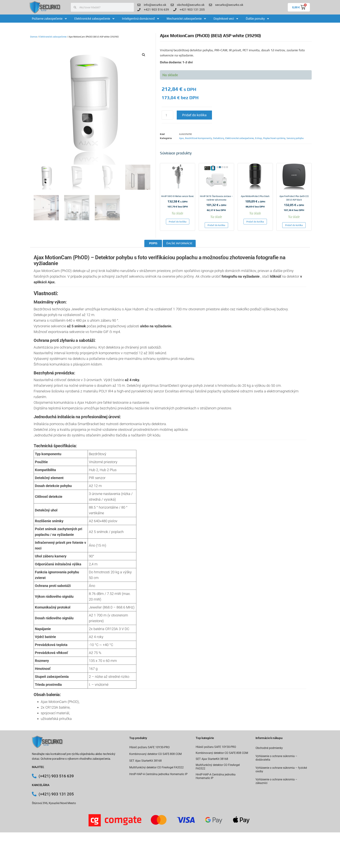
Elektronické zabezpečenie (92, 18)
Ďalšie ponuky (255, 18)
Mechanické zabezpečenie (184, 18)
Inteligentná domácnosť (138, 18)
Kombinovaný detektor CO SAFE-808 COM (155, 754)
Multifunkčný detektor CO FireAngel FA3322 (156, 767)
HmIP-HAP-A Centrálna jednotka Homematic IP (158, 774)
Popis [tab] (153, 243)
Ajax (181, 138)
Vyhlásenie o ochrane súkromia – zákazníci (276, 781)
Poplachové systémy (274, 138)
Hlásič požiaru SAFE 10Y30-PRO (149, 747)
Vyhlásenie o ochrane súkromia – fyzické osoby (281, 769)
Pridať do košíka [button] (177, 221)
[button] (143, 55)
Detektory (218, 138)
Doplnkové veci (224, 18)
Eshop (258, 138)
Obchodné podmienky (269, 748)
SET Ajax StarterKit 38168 (145, 760)
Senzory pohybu (295, 138)
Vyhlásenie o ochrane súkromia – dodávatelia (276, 757)
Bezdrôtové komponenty (198, 138)
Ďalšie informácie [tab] (179, 243)
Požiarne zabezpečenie (47, 18)
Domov (33, 36)
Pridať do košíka (194, 115)
